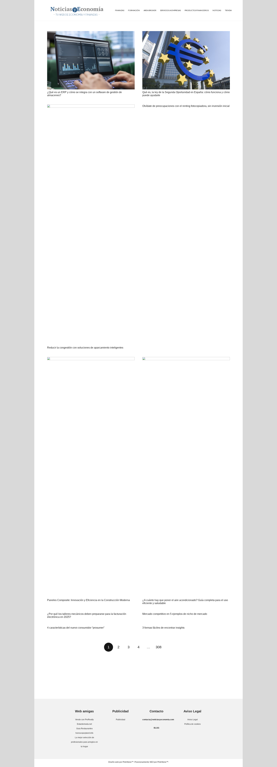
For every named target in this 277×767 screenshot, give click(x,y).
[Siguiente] (168, 647)
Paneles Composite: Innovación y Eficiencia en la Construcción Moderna (88, 600)
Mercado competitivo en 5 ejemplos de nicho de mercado (174, 614)
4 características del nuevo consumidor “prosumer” (75, 627)
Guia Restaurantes (84, 728)
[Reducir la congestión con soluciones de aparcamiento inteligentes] (91, 224)
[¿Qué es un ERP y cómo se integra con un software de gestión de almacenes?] (91, 60)
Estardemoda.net (84, 724)
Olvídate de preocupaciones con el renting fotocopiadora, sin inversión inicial (186, 106)
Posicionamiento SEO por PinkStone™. (151, 762)
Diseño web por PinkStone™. (121, 762)
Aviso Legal (192, 719)
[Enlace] (77, 10)
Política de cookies (192, 724)
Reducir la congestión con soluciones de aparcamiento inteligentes (85, 347)
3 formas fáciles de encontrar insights (163, 627)
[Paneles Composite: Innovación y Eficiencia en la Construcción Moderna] (91, 477)
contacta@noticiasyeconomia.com (158, 719)
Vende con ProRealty (84, 719)
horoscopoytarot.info (84, 733)
